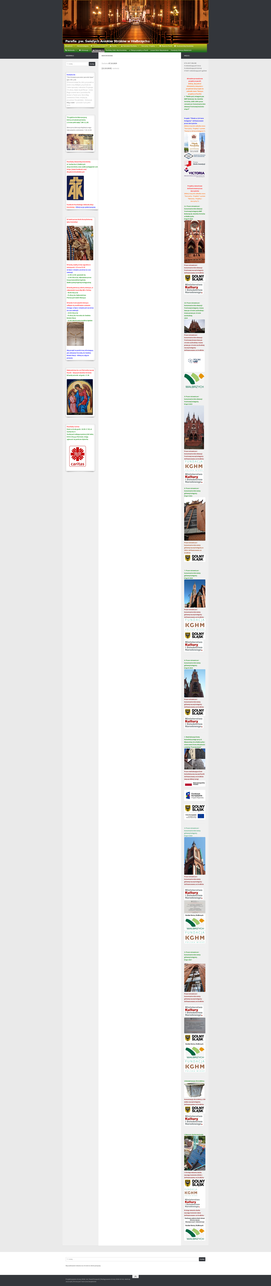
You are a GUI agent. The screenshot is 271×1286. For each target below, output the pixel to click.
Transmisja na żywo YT (100, 46)
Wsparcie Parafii (167, 46)
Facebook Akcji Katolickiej (185, 46)
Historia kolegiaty (83, 46)
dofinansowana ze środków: (194, 350)
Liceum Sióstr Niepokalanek (159, 50)
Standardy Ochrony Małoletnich (181, 50)
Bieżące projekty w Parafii (139, 50)
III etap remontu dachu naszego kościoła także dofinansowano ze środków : (194, 1212)
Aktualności (69, 46)
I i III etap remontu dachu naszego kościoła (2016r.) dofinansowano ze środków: (194, 1175)
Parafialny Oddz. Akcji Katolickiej (116, 50)
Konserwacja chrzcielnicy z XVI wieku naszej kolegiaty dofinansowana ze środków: (194, 1101)
